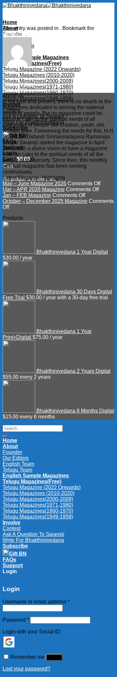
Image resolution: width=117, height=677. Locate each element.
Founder (12, 452)
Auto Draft (14, 89)
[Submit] (5, 436)
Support (13, 147)
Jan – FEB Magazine (27, 195)
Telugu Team (17, 469)
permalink (14, 34)
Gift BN (18, 135)
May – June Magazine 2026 (34, 183)
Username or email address (36, 601)
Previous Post (19, 84)
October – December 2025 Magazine (45, 201)
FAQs (9, 141)
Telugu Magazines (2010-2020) (38, 75)
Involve (11, 104)
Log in (54, 657)
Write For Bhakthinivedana (33, 122)
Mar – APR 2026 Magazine (34, 189)
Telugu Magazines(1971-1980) (38, 87)
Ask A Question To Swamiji (33, 116)
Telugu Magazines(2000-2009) (38, 81)
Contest (11, 110)
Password (16, 620)
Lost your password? (26, 668)
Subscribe (15, 128)
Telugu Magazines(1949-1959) (38, 98)
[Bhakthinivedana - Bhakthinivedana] (47, 5)
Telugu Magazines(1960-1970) (38, 92)
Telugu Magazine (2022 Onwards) (42, 69)
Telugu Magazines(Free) (32, 63)
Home (10, 22)
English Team (18, 464)
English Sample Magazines (36, 57)
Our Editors (16, 458)
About (10, 446)
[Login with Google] (9, 642)
